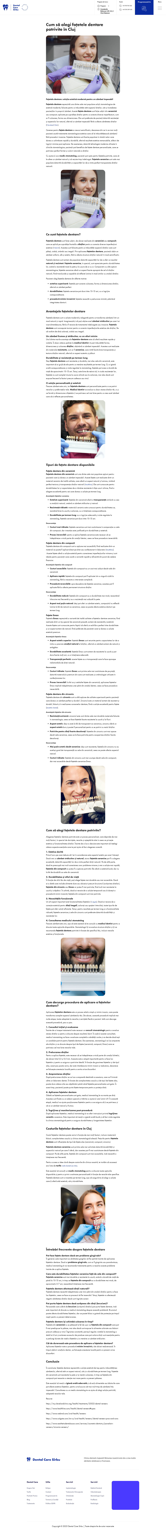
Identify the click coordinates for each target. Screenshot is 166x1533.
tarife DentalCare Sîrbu (69, 1166)
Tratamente (31, 1503)
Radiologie (94, 1503)
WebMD (56, 248)
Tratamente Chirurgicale (74, 1492)
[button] (103, 6)
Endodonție (70, 1503)
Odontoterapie (96, 1492)
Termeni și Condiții (52, 1500)
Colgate (94, 902)
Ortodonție (70, 1496)
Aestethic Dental (52, 708)
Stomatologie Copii (97, 1496)
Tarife (29, 1492)
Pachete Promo (32, 1496)
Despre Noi (31, 1488)
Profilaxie (94, 1500)
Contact (48, 1492)
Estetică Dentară (96, 1488)
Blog (28, 1500)
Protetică (69, 1500)
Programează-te (51, 1496)
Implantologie (71, 1488)
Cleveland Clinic (52, 125)
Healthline (88, 484)
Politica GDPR (50, 1503)
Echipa (48, 1488)
